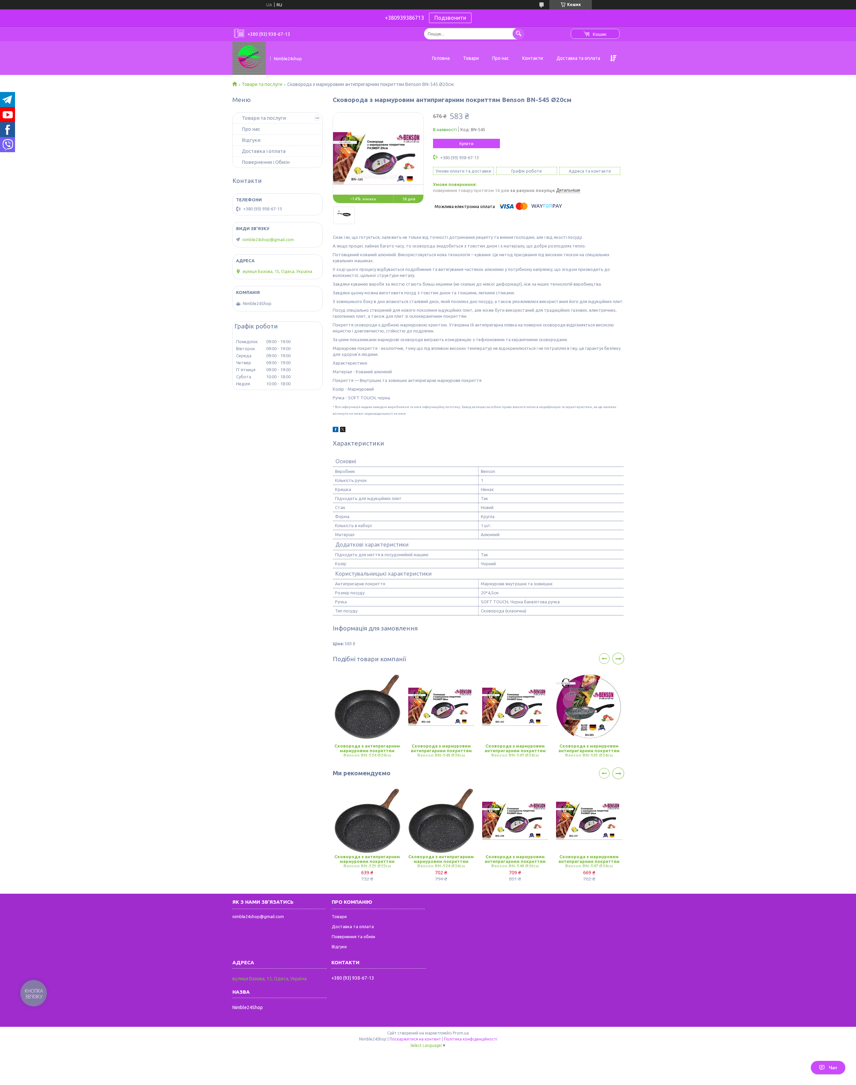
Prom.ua (461, 1033)
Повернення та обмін (353, 936)
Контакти (532, 58)
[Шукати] (518, 33)
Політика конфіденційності (470, 1039)
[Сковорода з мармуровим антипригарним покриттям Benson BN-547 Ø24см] (515, 706)
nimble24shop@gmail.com (268, 239)
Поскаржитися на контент (415, 1039)
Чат (833, 1067)
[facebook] (335, 430)
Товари (471, 58)
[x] (342, 430)
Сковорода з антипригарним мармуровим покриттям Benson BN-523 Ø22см (367, 861)
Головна (441, 58)
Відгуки (251, 140)
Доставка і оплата (264, 151)
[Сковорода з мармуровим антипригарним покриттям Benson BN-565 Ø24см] (589, 706)
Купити (466, 143)
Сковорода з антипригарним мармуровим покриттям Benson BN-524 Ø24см (367, 751)
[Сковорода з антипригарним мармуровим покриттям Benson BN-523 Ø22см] (367, 820)
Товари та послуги (262, 84)
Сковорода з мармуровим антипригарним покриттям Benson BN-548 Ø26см (441, 751)
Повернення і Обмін (266, 162)
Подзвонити (450, 18)
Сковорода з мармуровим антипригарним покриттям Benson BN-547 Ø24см (515, 751)
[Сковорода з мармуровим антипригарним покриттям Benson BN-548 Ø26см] (441, 706)
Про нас (500, 58)
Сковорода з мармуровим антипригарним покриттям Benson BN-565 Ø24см (589, 751)
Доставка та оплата (578, 58)
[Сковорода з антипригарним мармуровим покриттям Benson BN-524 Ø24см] (367, 706)
